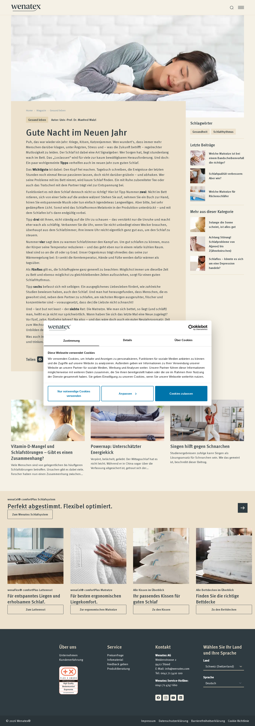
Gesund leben (58, 110)
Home (29, 110)
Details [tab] (127, 339)
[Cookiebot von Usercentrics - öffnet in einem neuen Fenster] (191, 327)
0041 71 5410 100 (172, 673)
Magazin (41, 110)
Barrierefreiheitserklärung (208, 721)
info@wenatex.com (177, 668)
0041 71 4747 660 (166, 685)
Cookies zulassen (181, 393)
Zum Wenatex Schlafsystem (30, 514)
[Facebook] (158, 698)
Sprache (208, 677)
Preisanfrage (115, 655)
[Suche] (232, 8)
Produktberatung (118, 668)
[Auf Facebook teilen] (40, 359)
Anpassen (125, 393)
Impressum (148, 721)
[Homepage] (26, 7)
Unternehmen (68, 655)
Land (206, 660)
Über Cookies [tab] (183, 339)
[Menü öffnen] (241, 7)
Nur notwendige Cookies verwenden (73, 393)
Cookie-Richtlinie (238, 721)
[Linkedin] (181, 698)
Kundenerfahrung (71, 659)
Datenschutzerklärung (173, 721)
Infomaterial (115, 659)
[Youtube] (173, 698)
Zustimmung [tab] (71, 340)
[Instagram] (166, 698)
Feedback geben (117, 664)
